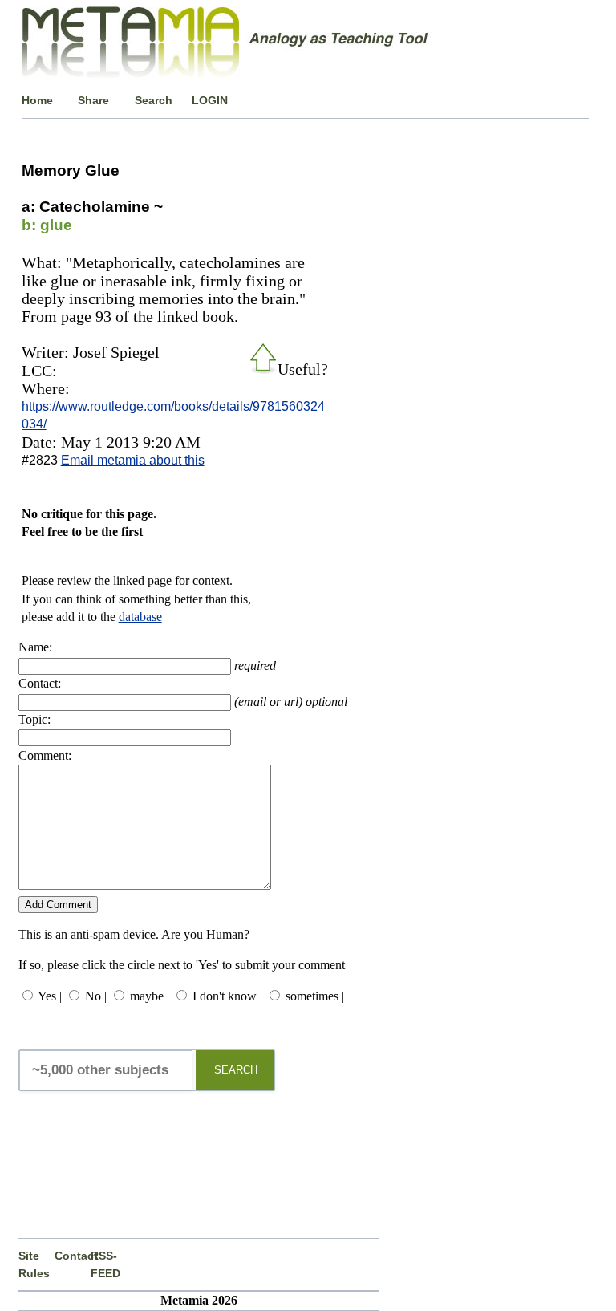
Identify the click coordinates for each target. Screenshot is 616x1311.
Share (93, 100)
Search (153, 100)
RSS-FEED (105, 1264)
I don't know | (227, 996)
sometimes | (315, 996)
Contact (73, 1255)
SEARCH (235, 1070)
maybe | (149, 996)
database (140, 616)
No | (96, 996)
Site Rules (34, 1264)
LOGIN (210, 100)
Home (37, 100)
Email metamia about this (133, 460)
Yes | (50, 996)
